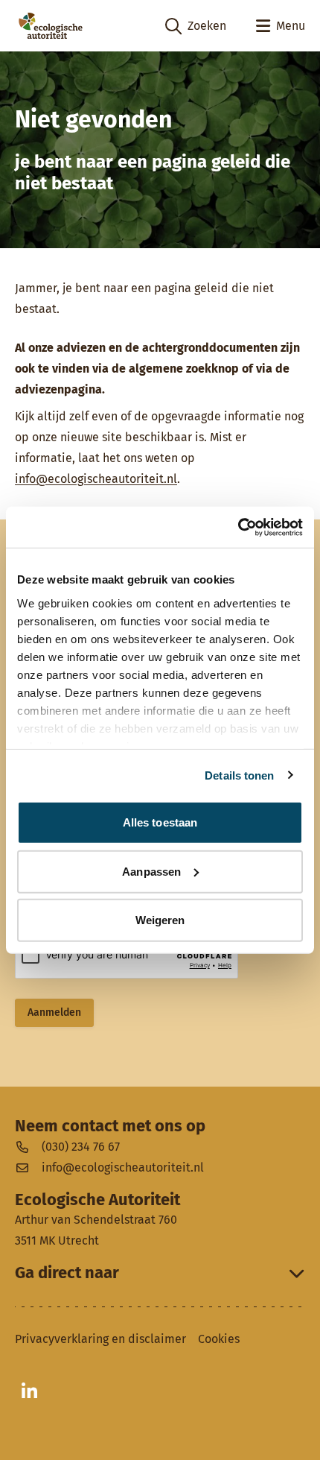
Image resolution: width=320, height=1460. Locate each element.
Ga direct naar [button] (67, 1273)
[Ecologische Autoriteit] (50, 25)
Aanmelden (54, 1012)
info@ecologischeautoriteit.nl (96, 479)
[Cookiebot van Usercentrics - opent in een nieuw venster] (238, 527)
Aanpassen (151, 871)
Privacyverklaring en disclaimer (100, 1339)
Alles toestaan (160, 822)
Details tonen (239, 774)
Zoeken (195, 27)
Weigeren (160, 920)
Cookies (219, 1339)
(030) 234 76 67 (81, 1147)
